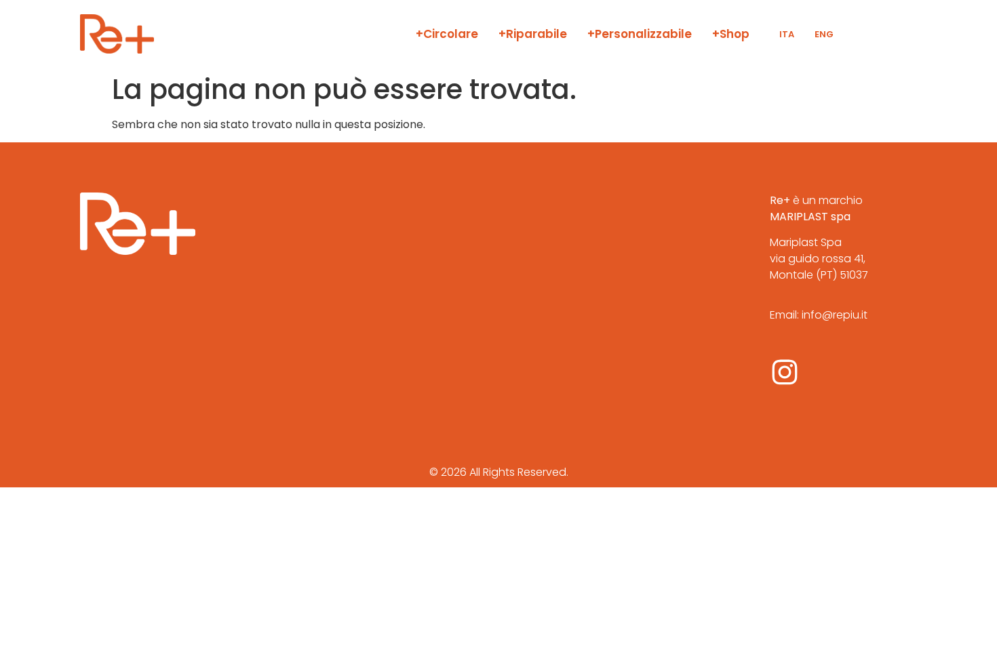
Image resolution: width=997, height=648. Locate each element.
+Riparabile (532, 34)
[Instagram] (784, 372)
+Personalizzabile (639, 34)
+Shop (730, 34)
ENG (824, 34)
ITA (786, 34)
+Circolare (447, 34)
